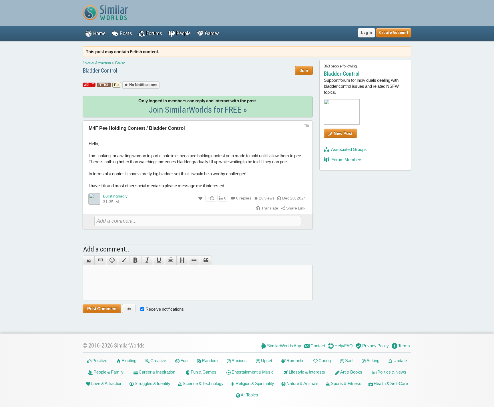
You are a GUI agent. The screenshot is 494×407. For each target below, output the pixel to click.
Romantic (295, 360)
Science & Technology (203, 383)
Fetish (120, 63)
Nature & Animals (302, 383)
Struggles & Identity (152, 383)
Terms (403, 345)
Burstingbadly (115, 196)
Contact (317, 345)
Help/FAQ (343, 345)
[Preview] (129, 308)
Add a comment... (107, 249)
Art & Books (351, 372)
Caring (324, 360)
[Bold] (135, 260)
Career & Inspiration (156, 372)
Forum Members (346, 159)
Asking (372, 360)
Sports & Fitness (345, 383)
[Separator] (194, 260)
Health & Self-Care (390, 383)
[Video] (100, 260)
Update (400, 360)
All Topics (249, 394)
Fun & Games (203, 372)
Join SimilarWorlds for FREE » (198, 110)
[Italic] (147, 260)
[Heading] (182, 260)
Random (209, 360)
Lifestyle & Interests (306, 372)
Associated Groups (348, 149)
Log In (366, 32)
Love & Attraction (97, 63)
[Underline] (159, 260)
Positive (99, 360)
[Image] (88, 260)
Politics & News (391, 372)
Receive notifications (165, 309)
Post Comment (102, 308)
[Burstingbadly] (94, 199)
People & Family (108, 372)
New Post (342, 133)
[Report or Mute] (306, 125)
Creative (158, 360)
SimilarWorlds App (283, 345)
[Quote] (206, 260)
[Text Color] (124, 260)
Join (304, 70)
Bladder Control (100, 70)
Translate (269, 208)
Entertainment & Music (252, 372)
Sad (348, 360)
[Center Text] (170, 260)
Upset (266, 360)
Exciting (128, 360)
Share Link (295, 208)
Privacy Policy (375, 345)
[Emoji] (112, 260)
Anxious (239, 360)
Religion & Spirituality (254, 383)
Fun (184, 360)
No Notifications (142, 85)
